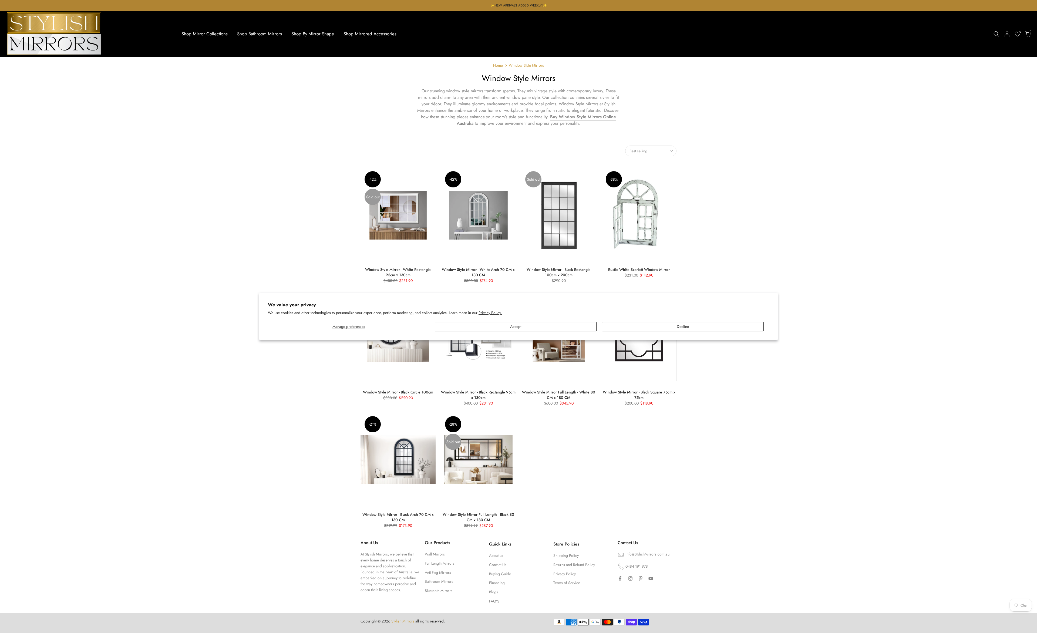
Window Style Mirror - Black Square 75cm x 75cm (639, 394)
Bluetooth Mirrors (438, 590)
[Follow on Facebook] (620, 578)
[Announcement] (518, 5)
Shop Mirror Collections (204, 34)
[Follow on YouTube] (650, 578)
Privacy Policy (564, 574)
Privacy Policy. (490, 312)
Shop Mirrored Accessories (370, 34)
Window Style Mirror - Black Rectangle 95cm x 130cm (478, 394)
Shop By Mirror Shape (312, 34)
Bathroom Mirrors (439, 581)
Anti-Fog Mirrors (438, 572)
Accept (515, 326)
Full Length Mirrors (439, 563)
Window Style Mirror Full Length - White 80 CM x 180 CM (558, 394)
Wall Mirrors (435, 554)
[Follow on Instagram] (630, 578)
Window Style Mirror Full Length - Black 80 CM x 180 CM (478, 517)
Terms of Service (566, 582)
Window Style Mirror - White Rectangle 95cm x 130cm (398, 272)
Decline (683, 326)
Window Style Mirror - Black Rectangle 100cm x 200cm (559, 272)
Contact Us (497, 564)
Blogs (493, 592)
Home (498, 65)
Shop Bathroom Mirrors (259, 34)
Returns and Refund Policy (574, 564)
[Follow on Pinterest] (640, 578)
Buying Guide (500, 574)
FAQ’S (494, 601)
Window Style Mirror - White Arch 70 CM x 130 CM (478, 272)
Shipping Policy (566, 555)
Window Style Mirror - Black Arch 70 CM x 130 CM (398, 517)
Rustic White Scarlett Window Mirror (639, 269)
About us (496, 555)
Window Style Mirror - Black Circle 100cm (398, 392)
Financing (497, 582)
